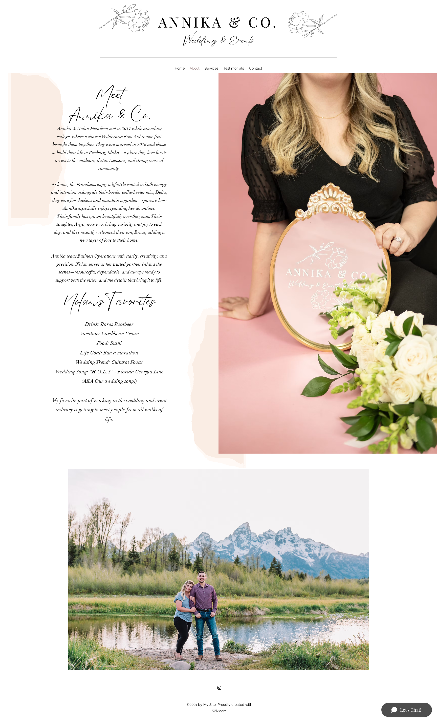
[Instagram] (219, 687)
